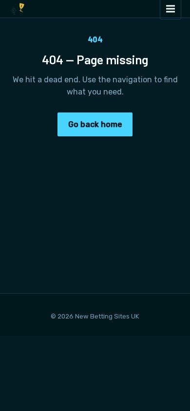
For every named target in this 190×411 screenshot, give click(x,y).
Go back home (95, 124)
